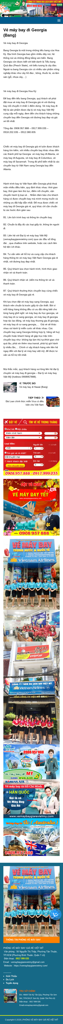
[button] (58, 20)
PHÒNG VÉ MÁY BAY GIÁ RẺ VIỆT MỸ (40, 1020)
